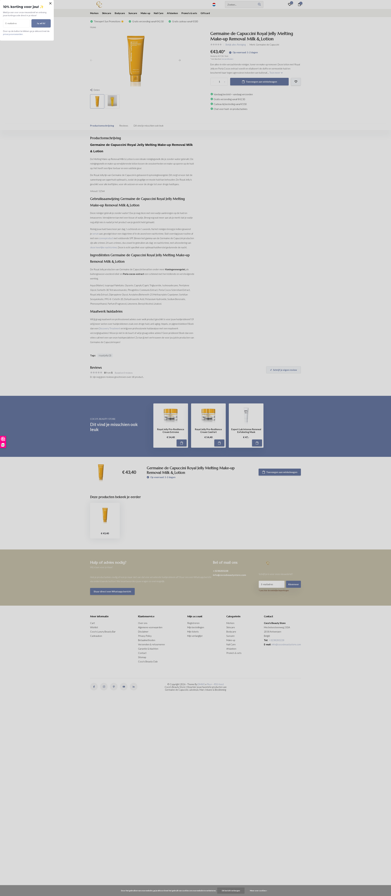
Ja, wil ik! (41, 23)
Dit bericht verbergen (231, 890)
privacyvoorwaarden (13, 34)
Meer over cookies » (258, 890)
